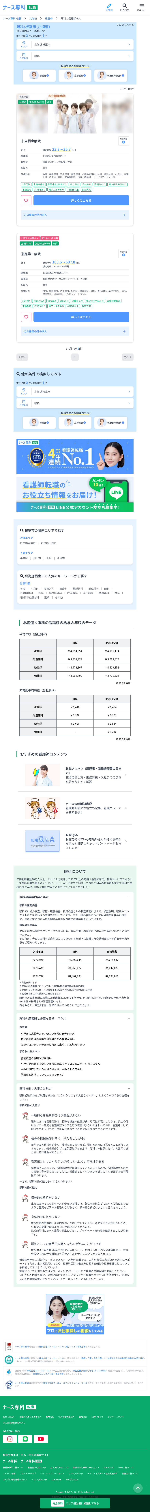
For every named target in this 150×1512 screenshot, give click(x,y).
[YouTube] (41, 1439)
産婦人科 (49, 588)
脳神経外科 (55, 593)
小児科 (34, 588)
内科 (117, 593)
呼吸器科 (72, 593)
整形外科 (78, 588)
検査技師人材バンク (37, 1467)
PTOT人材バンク (125, 1467)
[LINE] (25, 1439)
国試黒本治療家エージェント (86, 1467)
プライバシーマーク (78, 1382)
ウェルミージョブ (28, 1473)
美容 (22, 588)
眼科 (106, 588)
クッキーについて (116, 1416)
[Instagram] (10, 1439)
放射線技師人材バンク (13, 1467)
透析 (47, 597)
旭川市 (37, 558)
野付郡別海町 (48, 543)
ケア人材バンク (76, 1473)
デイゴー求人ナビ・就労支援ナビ (102, 1473)
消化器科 (88, 593)
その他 (59, 597)
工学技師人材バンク (59, 1467)
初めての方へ (9, 1416)
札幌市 (61, 558)
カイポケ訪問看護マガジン (15, 1479)
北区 (49, 558)
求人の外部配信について (14, 1422)
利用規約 (50, 1416)
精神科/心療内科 (29, 597)
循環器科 (104, 593)
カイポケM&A (72, 1479)
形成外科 (94, 588)
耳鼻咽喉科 (26, 593)
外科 (41, 593)
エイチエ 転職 (9, 1473)
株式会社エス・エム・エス (51, 1346)
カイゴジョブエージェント (52, 1473)
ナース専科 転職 (12, 18)
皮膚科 (63, 588)
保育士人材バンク (130, 1473)
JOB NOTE (108, 1467)
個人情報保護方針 (66, 1416)
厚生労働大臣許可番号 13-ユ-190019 (89, 1370)
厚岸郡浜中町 (27, 543)
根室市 (49, 18)
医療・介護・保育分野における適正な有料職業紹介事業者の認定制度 (112, 1358)
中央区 (24, 558)
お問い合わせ (97, 1416)
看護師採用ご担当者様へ (30, 1416)
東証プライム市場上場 (75, 1346)
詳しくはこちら (81, 200)
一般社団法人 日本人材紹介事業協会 (47, 1373)
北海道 (33, 18)
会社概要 (83, 1416)
